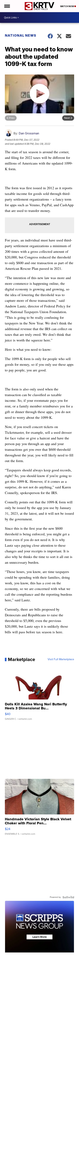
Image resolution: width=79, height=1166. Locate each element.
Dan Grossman (29, 133)
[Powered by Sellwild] (68, 897)
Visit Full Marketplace (61, 659)
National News (20, 35)
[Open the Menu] (7, 6)
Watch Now (67, 6)
